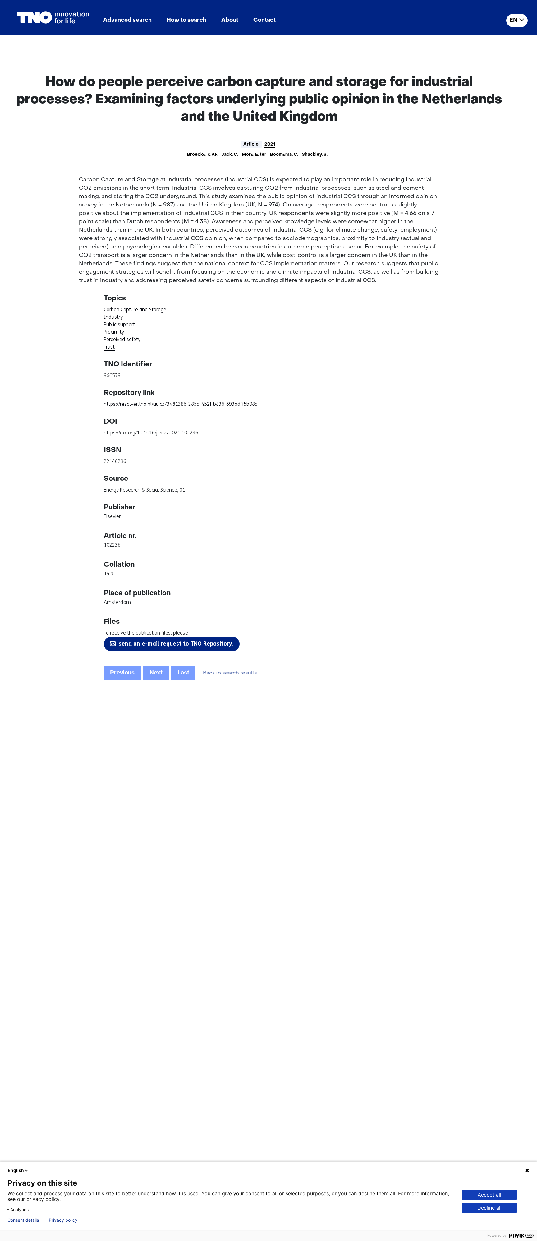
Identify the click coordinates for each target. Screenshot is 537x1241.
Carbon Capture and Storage (135, 310)
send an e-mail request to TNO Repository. (176, 643)
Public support (119, 324)
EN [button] (513, 20)
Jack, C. (230, 155)
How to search (186, 20)
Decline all (489, 1208)
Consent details (23, 1220)
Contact (264, 20)
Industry (113, 317)
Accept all (489, 1195)
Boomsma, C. (284, 155)
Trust (109, 347)
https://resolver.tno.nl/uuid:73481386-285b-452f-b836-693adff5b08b (181, 404)
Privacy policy (63, 1220)
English (16, 1170)
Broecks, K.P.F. (202, 155)
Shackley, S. (315, 155)
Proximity (114, 332)
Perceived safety (122, 339)
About (229, 20)
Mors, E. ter (254, 155)
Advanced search (127, 20)
